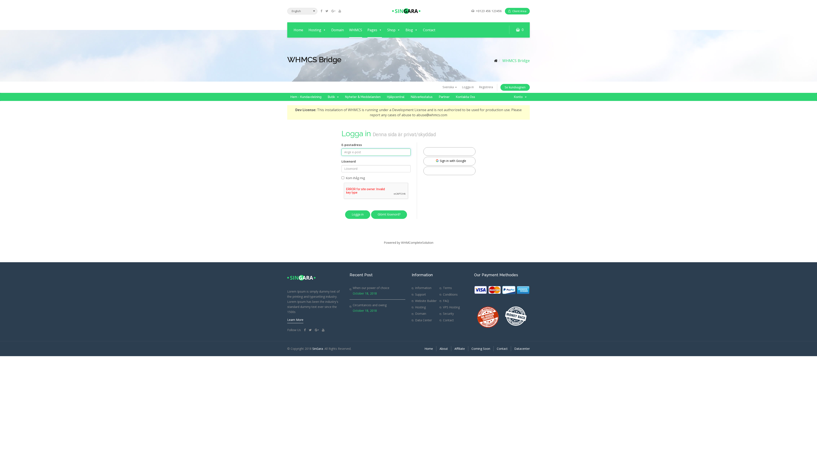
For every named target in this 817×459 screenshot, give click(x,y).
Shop (391, 30)
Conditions (450, 294)
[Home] (496, 60)
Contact (429, 30)
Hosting (315, 30)
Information (423, 288)
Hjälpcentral (395, 97)
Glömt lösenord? (389, 214)
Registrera (486, 87)
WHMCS (355, 30)
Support (420, 294)
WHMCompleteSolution (417, 243)
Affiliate (459, 349)
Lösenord (348, 161)
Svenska (449, 87)
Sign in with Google (452, 161)
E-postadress (351, 145)
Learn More (295, 320)
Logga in (468, 87)
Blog (409, 30)
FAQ (446, 301)
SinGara (317, 349)
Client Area (519, 11)
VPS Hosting (451, 307)
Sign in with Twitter (450, 171)
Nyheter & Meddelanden (363, 97)
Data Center (423, 320)
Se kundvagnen (515, 87)
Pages (372, 30)
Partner (444, 97)
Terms (447, 288)
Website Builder (426, 301)
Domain (337, 30)
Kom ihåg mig (355, 178)
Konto (519, 97)
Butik (332, 97)
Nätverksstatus (422, 97)
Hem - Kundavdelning (305, 97)
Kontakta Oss (465, 97)
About (444, 349)
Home (298, 30)
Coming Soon (480, 349)
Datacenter (522, 349)
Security (448, 314)
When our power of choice (371, 288)
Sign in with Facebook (451, 151)
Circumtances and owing (370, 305)
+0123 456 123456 (489, 11)
